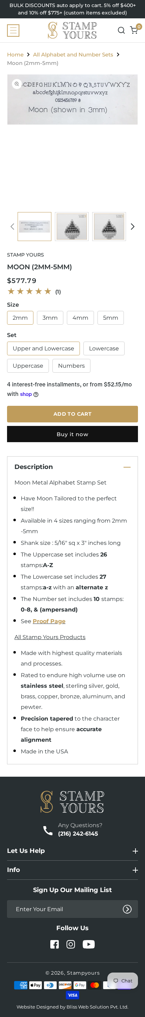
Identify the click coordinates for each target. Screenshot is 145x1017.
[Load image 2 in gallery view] (72, 226)
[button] (13, 30)
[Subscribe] (127, 909)
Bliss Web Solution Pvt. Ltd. (97, 1007)
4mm (80, 317)
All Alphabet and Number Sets (73, 54)
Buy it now (72, 434)
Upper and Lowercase (43, 348)
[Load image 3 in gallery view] (109, 226)
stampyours (83, 973)
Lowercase (104, 348)
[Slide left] (12, 226)
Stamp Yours (25, 255)
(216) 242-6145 (78, 833)
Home (15, 54)
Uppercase (28, 365)
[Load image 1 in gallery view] (34, 226)
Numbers (71, 365)
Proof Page (49, 621)
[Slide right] (132, 226)
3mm (50, 317)
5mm (110, 317)
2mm (20, 317)
